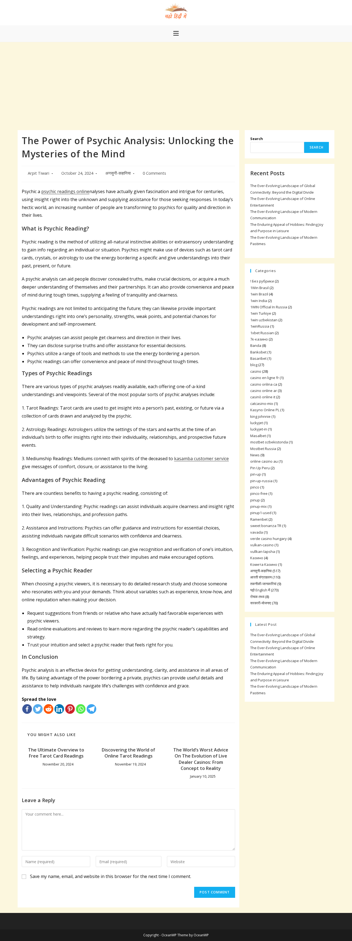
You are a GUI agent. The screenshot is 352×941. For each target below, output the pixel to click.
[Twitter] (38, 709)
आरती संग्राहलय (261, 577)
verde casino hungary (268, 538)
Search (256, 138)
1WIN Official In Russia (268, 306)
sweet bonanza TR (265, 525)
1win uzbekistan (263, 319)
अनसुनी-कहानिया (118, 173)
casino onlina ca (263, 384)
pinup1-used (260, 512)
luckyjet (256, 422)
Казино (256, 557)
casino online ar (263, 390)
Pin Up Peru (260, 467)
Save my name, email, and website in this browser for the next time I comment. (110, 876)
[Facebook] (27, 709)
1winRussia (259, 326)
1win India (258, 300)
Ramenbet (259, 519)
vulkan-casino (262, 544)
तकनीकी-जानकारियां (263, 583)
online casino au (264, 461)
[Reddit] (48, 709)
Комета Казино (263, 564)
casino (255, 371)
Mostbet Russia (263, 448)
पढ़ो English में (260, 590)
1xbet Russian (262, 332)
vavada (256, 532)
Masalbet (258, 435)
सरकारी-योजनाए (260, 602)
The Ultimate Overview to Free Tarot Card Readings (56, 753)
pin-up (255, 474)
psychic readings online (65, 191)
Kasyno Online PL (264, 409)
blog (253, 364)
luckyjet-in (258, 429)
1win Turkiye (260, 313)
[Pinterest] (70, 709)
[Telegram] (91, 709)
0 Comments (154, 173)
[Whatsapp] (81, 709)
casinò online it (262, 396)
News (255, 454)
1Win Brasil (259, 287)
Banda (255, 345)
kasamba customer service (201, 459)
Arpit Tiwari (38, 173)
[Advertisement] (176, 83)
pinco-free (259, 493)
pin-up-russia (261, 480)
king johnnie (260, 416)
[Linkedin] (59, 709)
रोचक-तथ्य (257, 596)
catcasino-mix (261, 403)
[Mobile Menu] (176, 33)
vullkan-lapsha (262, 551)
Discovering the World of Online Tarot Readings (128, 753)
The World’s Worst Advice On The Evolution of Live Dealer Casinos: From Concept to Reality (200, 759)
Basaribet (258, 358)
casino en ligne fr (264, 377)
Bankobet (258, 352)
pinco (254, 487)
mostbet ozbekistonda (269, 442)
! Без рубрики (262, 281)
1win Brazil (259, 294)
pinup (255, 500)
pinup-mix (258, 506)
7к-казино (259, 339)
